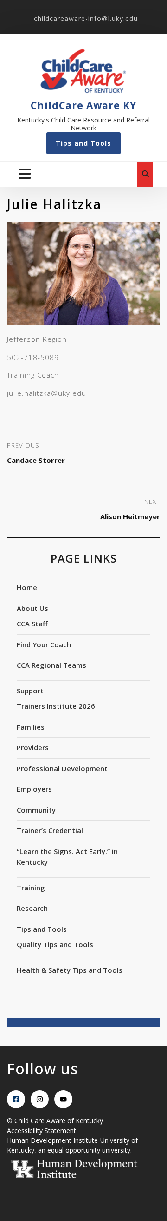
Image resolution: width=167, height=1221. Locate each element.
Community (36, 809)
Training (31, 887)
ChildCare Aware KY (83, 105)
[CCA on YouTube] (63, 1099)
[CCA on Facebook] (16, 1099)
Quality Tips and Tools (55, 944)
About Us (32, 608)
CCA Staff (32, 623)
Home (27, 587)
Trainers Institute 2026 (56, 706)
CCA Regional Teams (51, 665)
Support (30, 690)
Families (31, 727)
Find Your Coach (44, 644)
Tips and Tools (83, 143)
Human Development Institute (52, 1140)
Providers (33, 747)
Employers (34, 789)
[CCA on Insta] (40, 1099)
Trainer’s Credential (50, 830)
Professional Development (62, 768)
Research (32, 908)
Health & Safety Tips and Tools (69, 970)
